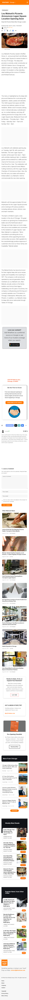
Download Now (14, 746)
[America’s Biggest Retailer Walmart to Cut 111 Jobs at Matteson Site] (23, 803)
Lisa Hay (10, 27)
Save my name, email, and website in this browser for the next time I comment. (15, 500)
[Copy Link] (10, 30)
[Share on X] (7, 30)
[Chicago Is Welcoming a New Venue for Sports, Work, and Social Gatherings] (23, 768)
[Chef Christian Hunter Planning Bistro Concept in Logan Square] (14, 567)
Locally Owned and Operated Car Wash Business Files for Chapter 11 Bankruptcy (9, 903)
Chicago (23, 838)
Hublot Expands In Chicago (9, 646)
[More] (15, 30)
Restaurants (5, 10)
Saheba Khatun (5, 794)
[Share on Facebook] (4, 30)
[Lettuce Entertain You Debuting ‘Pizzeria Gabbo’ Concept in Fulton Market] (14, 520)
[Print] (13, 30)
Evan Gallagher (12, 533)
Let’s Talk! (14, 694)
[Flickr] (25, 431)
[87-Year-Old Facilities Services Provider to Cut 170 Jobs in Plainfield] (23, 779)
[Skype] (27, 431)
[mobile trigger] (27, 2)
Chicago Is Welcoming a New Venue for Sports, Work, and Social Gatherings (10, 767)
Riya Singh (4, 770)
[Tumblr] (23, 431)
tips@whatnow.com (10, 713)
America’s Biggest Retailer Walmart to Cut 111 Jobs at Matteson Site (9, 802)
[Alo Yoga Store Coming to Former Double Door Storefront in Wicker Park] (14, 590)
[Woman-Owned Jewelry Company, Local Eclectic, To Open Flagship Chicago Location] (14, 543)
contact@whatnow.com (18, 970)
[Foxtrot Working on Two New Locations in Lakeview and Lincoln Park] (14, 613)
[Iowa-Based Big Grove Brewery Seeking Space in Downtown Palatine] (14, 659)
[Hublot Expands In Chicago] (14, 637)
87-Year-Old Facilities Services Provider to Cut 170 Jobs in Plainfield (9, 778)
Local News (23, 772)
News (24, 910)
